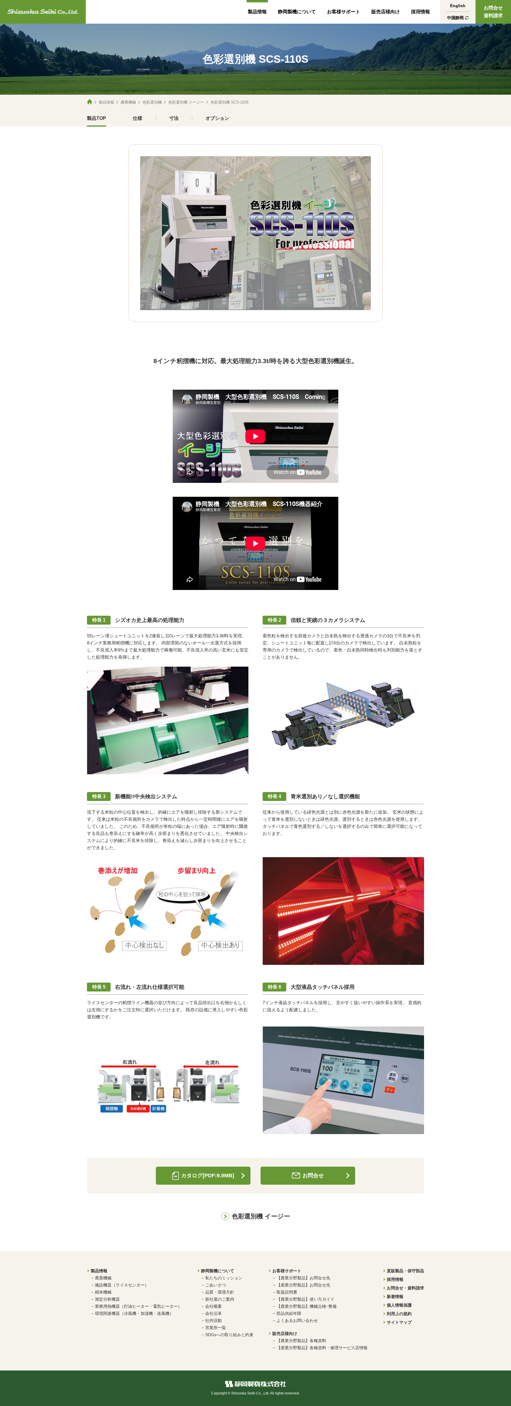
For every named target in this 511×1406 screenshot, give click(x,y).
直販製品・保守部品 (405, 1270)
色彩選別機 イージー (186, 102)
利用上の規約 (399, 1313)
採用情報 (420, 11)
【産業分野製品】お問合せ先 (303, 1285)
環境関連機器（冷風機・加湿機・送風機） (134, 1313)
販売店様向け (385, 11)
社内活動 (213, 1320)
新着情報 (395, 1296)
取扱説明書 (286, 1292)
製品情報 (257, 11)
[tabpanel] (255, 233)
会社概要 (213, 1306)
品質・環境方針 (219, 1292)
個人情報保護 (399, 1305)
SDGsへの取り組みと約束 (229, 1334)
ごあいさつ (215, 1285)
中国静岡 (455, 17)
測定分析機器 (107, 1299)
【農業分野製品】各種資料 (301, 1340)
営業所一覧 (215, 1327)
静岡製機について (297, 11)
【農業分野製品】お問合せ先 (303, 1278)
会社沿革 (213, 1313)
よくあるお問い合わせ (297, 1320)
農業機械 (128, 102)
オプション (217, 118)
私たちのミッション (223, 1278)
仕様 (137, 118)
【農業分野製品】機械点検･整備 (306, 1306)
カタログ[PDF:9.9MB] (207, 1175)
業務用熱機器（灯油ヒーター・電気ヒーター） (138, 1306)
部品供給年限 (288, 1313)
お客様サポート (343, 11)
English (457, 5)
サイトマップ (399, 1322)
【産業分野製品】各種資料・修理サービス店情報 (322, 1347)
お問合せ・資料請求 (405, 1288)
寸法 (174, 118)
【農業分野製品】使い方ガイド (305, 1299)
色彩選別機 (152, 102)
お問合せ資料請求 (493, 11)
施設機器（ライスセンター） (122, 1285)
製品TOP (96, 118)
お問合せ (313, 1175)
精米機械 (103, 1292)
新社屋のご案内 (219, 1299)
